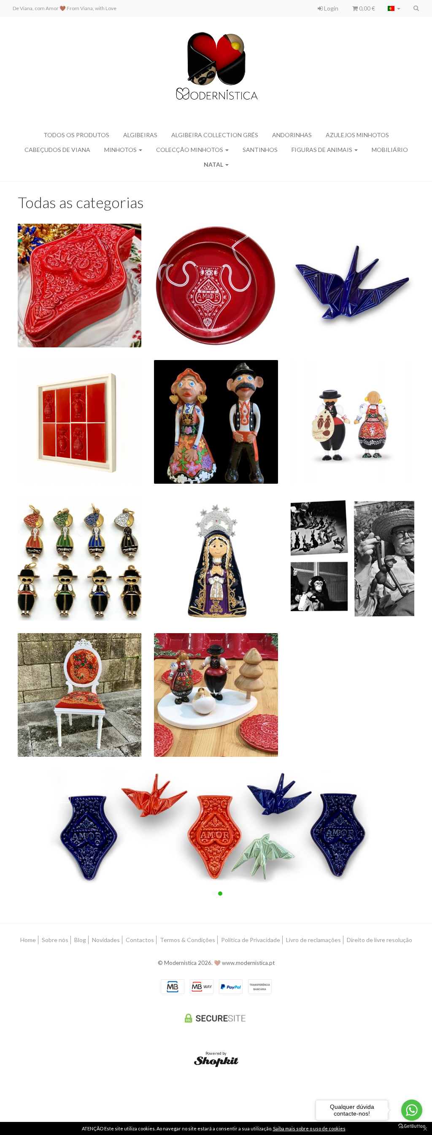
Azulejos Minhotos (357, 134)
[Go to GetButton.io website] (411, 1126)
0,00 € (366, 8)
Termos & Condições (187, 939)
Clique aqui (50, 795)
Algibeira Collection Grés (214, 134)
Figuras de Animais (323, 149)
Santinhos (260, 149)
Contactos (140, 939)
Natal (214, 164)
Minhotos (121, 149)
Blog (80, 939)
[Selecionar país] (394, 8)
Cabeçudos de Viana (57, 149)
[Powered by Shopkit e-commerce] (216, 1061)
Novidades (106, 939)
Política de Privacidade (250, 939)
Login (330, 8)
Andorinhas (292, 134)
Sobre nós (55, 939)
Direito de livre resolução (379, 939)
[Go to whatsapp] (411, 1110)
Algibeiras (140, 134)
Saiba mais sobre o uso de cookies (309, 1128)
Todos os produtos (76, 134)
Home (28, 939)
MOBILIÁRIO (390, 149)
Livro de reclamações (313, 939)
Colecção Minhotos (190, 149)
